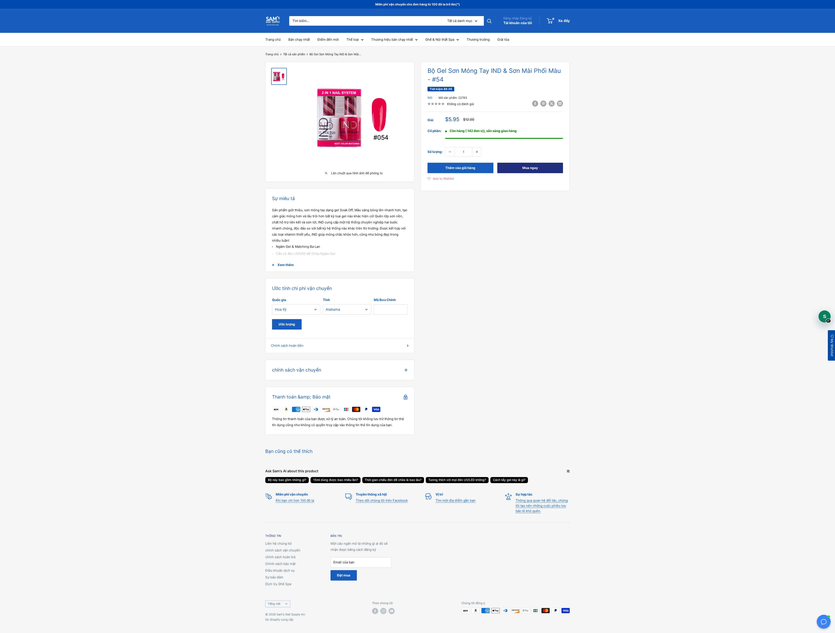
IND (430, 97)
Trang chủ (273, 39)
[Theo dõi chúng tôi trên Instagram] (383, 611)
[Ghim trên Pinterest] (543, 103)
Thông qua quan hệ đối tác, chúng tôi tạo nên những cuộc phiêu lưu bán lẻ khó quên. (542, 505)
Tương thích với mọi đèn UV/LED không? (457, 480)
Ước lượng (287, 324)
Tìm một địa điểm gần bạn (456, 500)
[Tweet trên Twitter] (552, 103)
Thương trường (478, 39)
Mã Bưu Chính (385, 300)
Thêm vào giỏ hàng (460, 168)
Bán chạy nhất (299, 39)
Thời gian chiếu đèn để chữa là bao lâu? (393, 480)
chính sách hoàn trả (280, 557)
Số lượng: (435, 152)
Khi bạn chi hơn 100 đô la (295, 500)
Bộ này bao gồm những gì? (287, 480)
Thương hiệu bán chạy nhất (392, 39)
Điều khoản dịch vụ (280, 570)
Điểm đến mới (328, 39)
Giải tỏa (503, 39)
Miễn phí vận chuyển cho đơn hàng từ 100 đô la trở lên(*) (417, 4)
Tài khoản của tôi (517, 23)
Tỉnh (326, 300)
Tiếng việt (274, 603)
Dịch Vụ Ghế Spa (278, 584)
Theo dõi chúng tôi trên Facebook (382, 500)
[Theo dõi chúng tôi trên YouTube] (392, 611)
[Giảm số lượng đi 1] (449, 151)
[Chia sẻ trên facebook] (535, 103)
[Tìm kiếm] (489, 21)
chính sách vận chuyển (282, 550)
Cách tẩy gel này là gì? (509, 480)
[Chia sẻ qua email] (560, 103)
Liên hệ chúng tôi (278, 543)
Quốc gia (279, 300)
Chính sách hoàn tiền (287, 345)
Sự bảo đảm (274, 577)
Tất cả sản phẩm (294, 54)
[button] (441, 178)
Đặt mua (343, 575)
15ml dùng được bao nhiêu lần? (335, 480)
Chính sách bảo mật (280, 564)
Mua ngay (530, 168)
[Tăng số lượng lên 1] (476, 151)
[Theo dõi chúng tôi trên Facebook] (375, 611)
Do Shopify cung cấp (279, 619)
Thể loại (352, 39)
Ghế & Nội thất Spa (439, 39)
